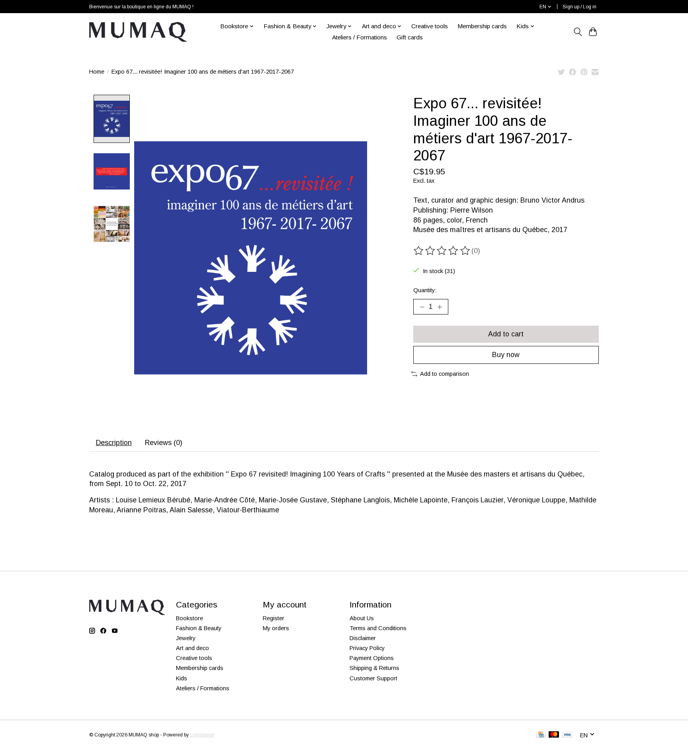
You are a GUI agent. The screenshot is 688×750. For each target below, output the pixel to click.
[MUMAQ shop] (138, 32)
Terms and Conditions (378, 628)
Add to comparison (444, 374)
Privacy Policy (367, 648)
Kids (181, 678)
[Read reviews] (442, 251)
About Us (362, 618)
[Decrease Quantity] (422, 306)
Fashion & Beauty (198, 628)
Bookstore (189, 618)
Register (273, 618)
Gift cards (410, 37)
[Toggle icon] (577, 32)
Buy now (506, 355)
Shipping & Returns (374, 668)
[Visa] (567, 735)
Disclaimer (363, 638)
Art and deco (192, 648)
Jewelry (185, 638)
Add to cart (506, 334)
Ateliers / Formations (359, 37)
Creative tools (429, 26)
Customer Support (373, 678)
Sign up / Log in (579, 7)
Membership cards (482, 26)
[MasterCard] (554, 735)
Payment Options (372, 658)
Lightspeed (202, 735)
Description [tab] (114, 443)
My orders (276, 628)
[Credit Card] (541, 735)
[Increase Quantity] (439, 306)
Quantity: (424, 290)
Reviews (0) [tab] (163, 443)
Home (96, 71)
